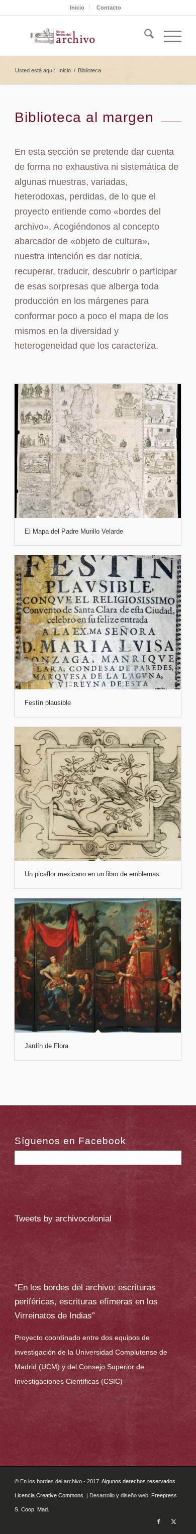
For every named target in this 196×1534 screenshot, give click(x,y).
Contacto (108, 8)
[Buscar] (144, 36)
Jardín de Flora (46, 1046)
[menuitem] (77, 7)
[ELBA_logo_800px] (81, 36)
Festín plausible (48, 702)
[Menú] (167, 36)
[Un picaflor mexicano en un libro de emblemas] (98, 794)
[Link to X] (173, 1521)
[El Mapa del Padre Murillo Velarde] (98, 451)
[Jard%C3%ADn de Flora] (98, 965)
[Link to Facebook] (158, 1521)
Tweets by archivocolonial (63, 1218)
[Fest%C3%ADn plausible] (98, 622)
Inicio (77, 8)
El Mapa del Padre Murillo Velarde (74, 531)
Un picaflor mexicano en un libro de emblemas (92, 874)
